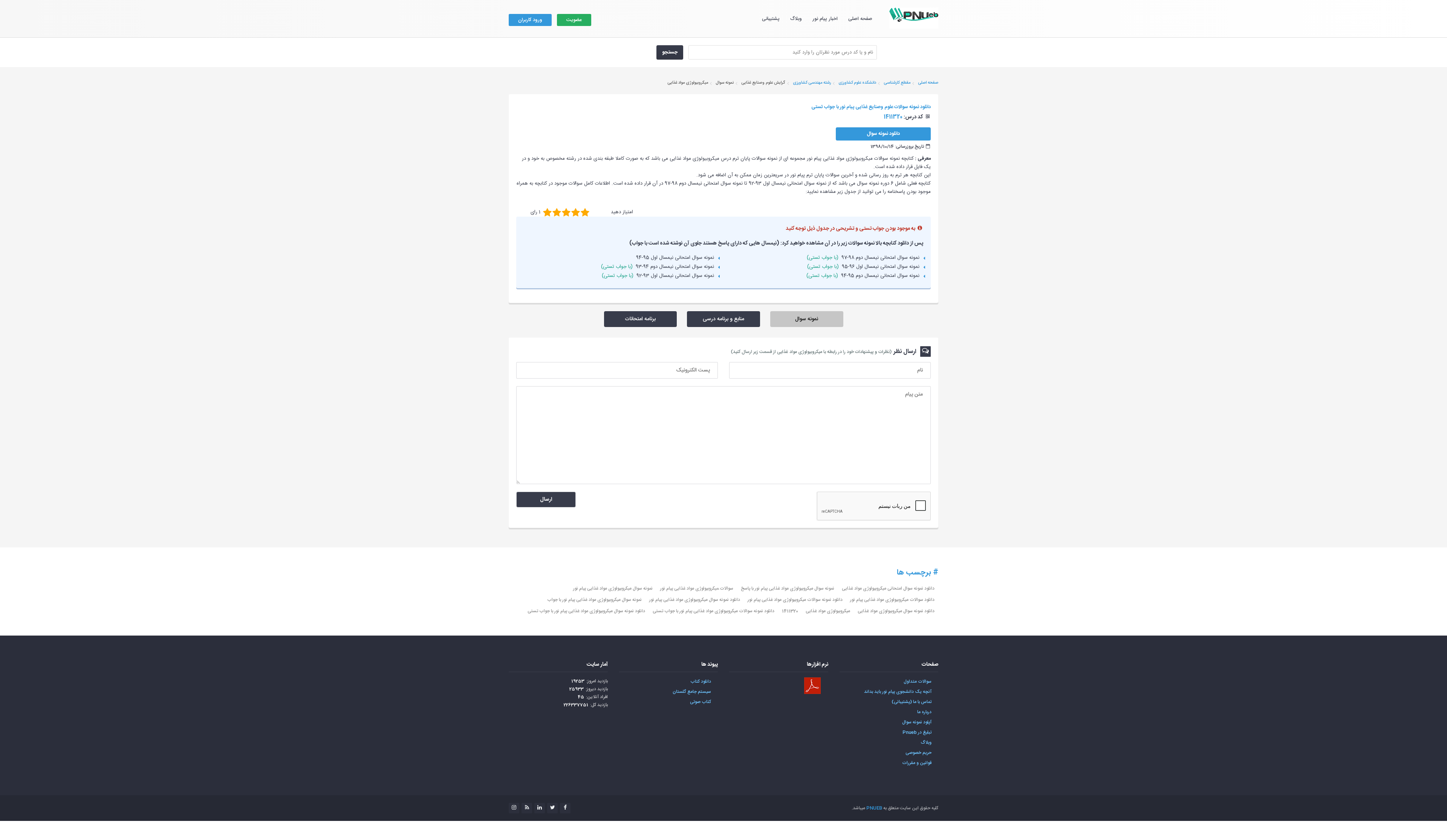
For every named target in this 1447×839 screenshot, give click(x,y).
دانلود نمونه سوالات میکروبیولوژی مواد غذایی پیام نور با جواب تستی (713, 611)
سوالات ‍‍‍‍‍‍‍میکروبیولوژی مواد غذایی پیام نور (696, 588)
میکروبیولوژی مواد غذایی (828, 611)
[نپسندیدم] (556, 212)
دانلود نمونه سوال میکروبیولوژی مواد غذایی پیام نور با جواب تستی (586, 611)
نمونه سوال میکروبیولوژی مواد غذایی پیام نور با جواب (594, 600)
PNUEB (874, 808)
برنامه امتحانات (640, 319)
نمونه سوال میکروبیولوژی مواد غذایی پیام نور (613, 588)
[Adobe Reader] (812, 685)
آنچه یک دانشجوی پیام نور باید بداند (898, 691)
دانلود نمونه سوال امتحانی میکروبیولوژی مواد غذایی (888, 588)
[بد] (547, 212)
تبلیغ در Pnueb (917, 732)
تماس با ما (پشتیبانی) (912, 702)
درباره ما (924, 712)
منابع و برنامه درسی (723, 319)
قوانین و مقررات (917, 763)
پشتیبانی (771, 19)
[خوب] (566, 212)
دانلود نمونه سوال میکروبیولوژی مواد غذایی (896, 611)
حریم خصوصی (919, 752)
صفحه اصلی (860, 19)
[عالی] (585, 212)
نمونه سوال (806, 319)
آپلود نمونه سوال (917, 722)
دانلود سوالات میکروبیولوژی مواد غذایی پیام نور (892, 600)
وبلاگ (796, 19)
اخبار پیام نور (825, 19)
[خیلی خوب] (575, 212)
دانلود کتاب (700, 681)
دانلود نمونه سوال (883, 134)
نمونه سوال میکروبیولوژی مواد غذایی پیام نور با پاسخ (787, 588)
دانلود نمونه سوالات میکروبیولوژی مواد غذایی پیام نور (795, 600)
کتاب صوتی (700, 702)
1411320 (790, 611)
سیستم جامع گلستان (692, 691)
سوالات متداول (918, 681)
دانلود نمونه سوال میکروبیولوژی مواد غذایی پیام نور (694, 600)
